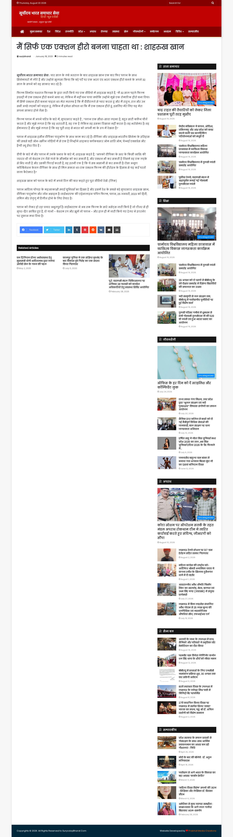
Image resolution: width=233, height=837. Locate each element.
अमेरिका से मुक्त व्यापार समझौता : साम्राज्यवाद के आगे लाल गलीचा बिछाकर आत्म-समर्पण (196, 807)
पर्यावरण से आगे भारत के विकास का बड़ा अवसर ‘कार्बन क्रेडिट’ (197, 774)
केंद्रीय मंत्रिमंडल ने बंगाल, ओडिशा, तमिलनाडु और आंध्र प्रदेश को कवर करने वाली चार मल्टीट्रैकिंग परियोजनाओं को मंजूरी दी (196, 131)
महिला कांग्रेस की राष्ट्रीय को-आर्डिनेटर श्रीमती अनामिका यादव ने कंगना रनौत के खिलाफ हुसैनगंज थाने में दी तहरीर (196, 570)
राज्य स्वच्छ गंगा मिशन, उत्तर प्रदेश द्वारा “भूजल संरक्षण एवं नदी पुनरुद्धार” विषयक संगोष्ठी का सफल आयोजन (197, 404)
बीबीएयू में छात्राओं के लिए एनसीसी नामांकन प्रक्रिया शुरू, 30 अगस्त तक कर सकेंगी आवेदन (197, 674)
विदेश (58, 31)
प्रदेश (80, 31)
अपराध (93, 31)
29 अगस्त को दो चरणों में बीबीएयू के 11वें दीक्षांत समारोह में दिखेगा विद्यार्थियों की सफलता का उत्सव (197, 283)
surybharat (25, 56)
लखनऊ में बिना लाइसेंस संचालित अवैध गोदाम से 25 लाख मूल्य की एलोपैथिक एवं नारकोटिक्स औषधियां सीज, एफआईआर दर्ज (196, 609)
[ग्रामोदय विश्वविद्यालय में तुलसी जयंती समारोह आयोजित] (166, 167)
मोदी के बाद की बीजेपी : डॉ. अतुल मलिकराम (195, 759)
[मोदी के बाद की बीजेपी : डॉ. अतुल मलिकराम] (166, 762)
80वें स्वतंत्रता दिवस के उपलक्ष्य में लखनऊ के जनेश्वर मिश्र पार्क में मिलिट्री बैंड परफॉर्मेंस (195, 690)
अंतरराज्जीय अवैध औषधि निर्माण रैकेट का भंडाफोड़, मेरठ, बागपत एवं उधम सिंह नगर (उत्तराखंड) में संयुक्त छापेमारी (196, 589)
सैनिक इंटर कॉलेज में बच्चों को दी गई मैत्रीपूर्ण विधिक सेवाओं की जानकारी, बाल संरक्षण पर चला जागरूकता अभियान (196, 424)
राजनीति (69, 31)
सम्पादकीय (193, 31)
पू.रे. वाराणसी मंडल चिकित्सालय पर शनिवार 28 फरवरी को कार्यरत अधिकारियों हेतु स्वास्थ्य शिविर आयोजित (129, 284)
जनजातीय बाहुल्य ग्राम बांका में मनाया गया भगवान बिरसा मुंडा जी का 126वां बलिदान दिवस (196, 461)
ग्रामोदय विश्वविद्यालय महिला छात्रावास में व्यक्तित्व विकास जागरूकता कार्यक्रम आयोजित (194, 149)
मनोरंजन (154, 31)
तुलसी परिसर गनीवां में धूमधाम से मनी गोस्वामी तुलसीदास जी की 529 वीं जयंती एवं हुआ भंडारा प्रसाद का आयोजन (196, 317)
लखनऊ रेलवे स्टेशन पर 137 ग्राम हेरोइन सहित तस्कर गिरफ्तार (195, 551)
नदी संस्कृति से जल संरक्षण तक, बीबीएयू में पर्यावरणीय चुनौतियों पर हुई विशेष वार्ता (196, 300)
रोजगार (104, 31)
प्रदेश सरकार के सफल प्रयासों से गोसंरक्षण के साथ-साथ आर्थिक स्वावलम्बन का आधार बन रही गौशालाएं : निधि (195, 743)
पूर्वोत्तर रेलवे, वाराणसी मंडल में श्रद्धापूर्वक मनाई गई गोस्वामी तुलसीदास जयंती (194, 181)
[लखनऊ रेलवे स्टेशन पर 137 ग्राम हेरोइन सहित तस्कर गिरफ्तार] (166, 555)
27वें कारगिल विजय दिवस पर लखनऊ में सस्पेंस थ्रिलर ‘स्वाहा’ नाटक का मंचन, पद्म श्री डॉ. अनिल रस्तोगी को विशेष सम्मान (196, 708)
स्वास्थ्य (115, 31)
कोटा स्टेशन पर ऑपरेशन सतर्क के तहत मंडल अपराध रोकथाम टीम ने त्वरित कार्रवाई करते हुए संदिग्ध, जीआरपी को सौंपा (185, 531)
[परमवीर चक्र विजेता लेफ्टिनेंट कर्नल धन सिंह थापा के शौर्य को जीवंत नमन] (166, 660)
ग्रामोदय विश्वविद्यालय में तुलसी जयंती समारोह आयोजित (197, 163)
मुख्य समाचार (36, 31)
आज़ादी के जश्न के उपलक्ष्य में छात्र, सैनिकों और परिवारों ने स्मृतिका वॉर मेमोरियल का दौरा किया (197, 643)
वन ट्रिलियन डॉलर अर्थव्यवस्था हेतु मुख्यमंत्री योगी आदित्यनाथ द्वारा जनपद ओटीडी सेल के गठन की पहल (36, 261)
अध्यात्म (167, 31)
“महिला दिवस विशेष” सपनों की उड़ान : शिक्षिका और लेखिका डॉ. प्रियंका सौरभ (197, 791)
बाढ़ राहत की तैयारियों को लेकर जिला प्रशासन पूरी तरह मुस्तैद (184, 112)
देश (48, 31)
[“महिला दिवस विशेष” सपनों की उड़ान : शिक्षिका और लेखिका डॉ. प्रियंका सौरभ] (166, 792)
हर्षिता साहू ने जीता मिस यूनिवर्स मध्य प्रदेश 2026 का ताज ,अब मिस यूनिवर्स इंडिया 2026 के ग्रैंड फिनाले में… (197, 443)
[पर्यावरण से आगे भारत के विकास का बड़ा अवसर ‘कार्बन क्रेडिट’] (166, 777)
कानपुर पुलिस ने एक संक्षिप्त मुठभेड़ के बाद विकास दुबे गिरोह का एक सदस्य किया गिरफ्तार (83, 261)
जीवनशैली (138, 31)
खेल (126, 31)
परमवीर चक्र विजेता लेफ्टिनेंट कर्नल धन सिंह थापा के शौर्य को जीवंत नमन (197, 657)
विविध (179, 31)
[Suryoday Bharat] (39, 16)
